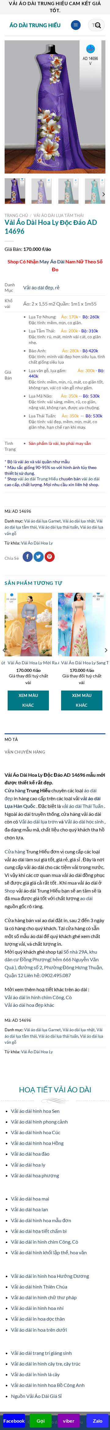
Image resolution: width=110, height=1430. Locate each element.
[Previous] (14, 107)
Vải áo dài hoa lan (29, 1209)
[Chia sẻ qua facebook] (28, 557)
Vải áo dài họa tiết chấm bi (39, 1231)
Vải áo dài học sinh (84, 821)
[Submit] (98, 25)
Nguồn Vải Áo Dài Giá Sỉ (36, 1396)
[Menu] (76, 25)
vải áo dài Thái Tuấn (83, 806)
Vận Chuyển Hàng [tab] (25, 752)
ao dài (86, 898)
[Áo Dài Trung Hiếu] (35, 25)
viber (69, 1421)
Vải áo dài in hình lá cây (35, 1374)
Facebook (14, 1421)
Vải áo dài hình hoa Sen (35, 1111)
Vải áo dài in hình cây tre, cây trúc (45, 1363)
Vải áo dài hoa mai (30, 1198)
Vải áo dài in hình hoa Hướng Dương (50, 1276)
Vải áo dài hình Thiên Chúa (39, 1286)
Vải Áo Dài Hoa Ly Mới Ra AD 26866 (42, 662)
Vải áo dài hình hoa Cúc (35, 1132)
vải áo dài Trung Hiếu (38, 478)
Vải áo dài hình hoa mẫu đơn (41, 1220)
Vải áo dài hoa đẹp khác (29, 1005)
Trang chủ (16, 215)
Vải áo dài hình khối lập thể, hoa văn (49, 1252)
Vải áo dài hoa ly (28, 1165)
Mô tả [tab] (11, 739)
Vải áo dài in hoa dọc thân (38, 1319)
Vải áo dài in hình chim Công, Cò (38, 997)
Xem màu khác (28, 700)
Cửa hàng (15, 790)
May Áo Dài (51, 261)
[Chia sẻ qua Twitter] (39, 557)
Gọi (41, 1421)
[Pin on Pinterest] (50, 557)
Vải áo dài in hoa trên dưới (39, 1330)
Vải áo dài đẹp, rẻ (41, 287)
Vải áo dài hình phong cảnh (39, 1121)
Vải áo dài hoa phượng (35, 1175)
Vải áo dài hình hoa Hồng (37, 1143)
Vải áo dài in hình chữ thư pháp (44, 1297)
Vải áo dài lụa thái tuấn (58, 527)
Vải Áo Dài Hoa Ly (37, 543)
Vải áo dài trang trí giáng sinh (41, 1353)
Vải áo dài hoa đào (30, 1154)
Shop (10, 890)
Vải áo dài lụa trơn (39, 821)
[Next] (95, 107)
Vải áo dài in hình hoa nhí (37, 1308)
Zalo (97, 1421)
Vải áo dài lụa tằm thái (59, 215)
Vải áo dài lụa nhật (79, 521)
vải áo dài (91, 478)
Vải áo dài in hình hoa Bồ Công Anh (48, 1385)
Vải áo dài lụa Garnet (42, 521)
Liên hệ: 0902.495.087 (47, 975)
